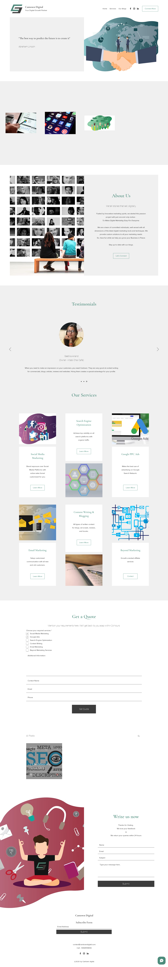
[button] (138, 736)
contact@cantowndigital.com (84, 944)
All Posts (30, 735)
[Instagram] (134, 8)
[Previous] (10, 349)
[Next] (158, 349)
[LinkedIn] (138, 8)
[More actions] (58, 748)
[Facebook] (130, 8)
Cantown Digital (34, 7)
